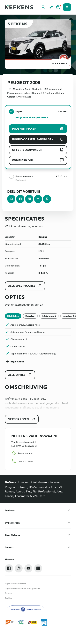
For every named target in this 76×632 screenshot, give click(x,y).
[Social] (9, 568)
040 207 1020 (25, 461)
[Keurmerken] (10, 622)
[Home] (19, 7)
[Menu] (67, 7)
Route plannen (25, 453)
